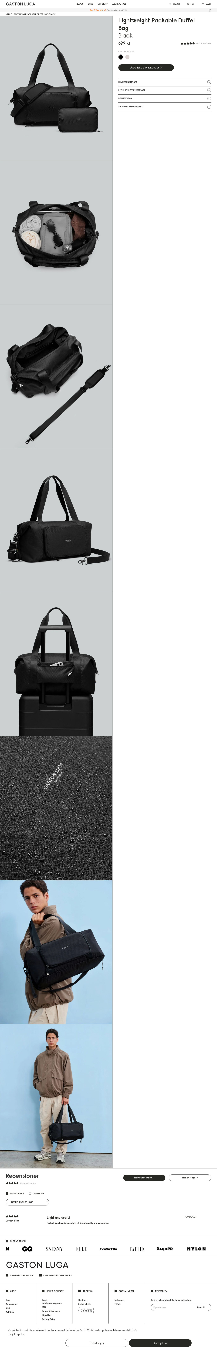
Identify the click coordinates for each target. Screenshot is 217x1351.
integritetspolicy (16, 1334)
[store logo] (20, 4)
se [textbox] (193, 4)
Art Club (10, 1312)
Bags (8, 1300)
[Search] (170, 3)
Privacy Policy (48, 1319)
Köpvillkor (46, 1315)
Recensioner (17, 1193)
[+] (210, 10)
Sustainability (84, 1304)
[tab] (144, 1177)
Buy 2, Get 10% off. (98, 10)
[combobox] (177, 4)
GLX (8, 1308)
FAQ (44, 1307)
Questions (38, 1193)
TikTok (118, 1304)
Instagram (119, 1300)
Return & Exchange (51, 1311)
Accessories (11, 1304)
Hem (8, 14)
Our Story (82, 1300)
